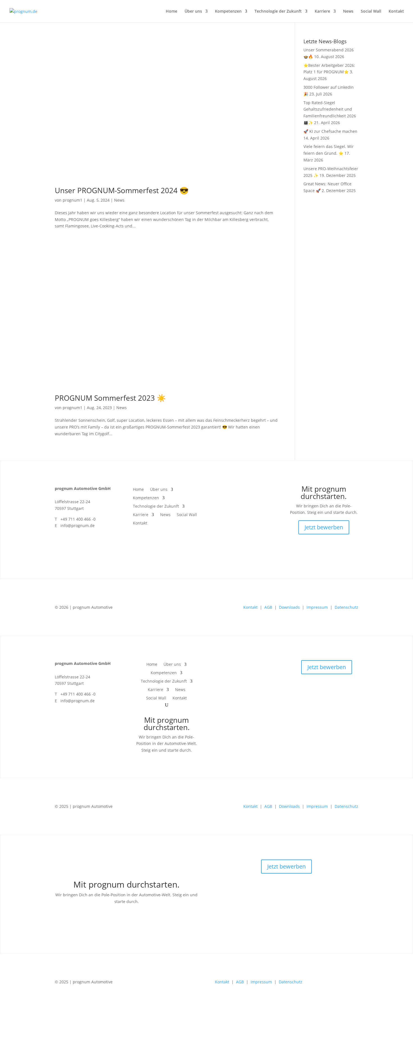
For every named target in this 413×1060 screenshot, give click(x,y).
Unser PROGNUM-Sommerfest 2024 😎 (122, 190)
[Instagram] (227, 490)
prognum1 (72, 200)
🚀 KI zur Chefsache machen (330, 131)
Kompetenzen (228, 11)
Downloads (289, 607)
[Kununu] (261, 490)
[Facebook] (259, 669)
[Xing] (250, 490)
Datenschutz (346, 607)
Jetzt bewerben (324, 527)
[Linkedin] (233, 669)
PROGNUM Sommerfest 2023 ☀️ (110, 398)
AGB (268, 607)
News (348, 11)
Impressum (318, 607)
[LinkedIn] (238, 490)
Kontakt (396, 11)
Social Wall (371, 11)
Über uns (193, 11)
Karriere (322, 11)
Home (171, 11)
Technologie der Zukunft (278, 11)
